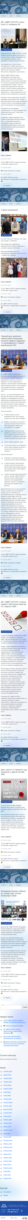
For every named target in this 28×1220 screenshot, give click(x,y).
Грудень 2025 (7, 1099)
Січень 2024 (7, 1175)
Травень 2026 (7, 1081)
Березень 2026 (7, 1088)
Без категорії (7, 1192)
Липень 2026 (7, 1075)
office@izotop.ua (12, 1211)
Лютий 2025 (6, 1133)
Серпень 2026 (7, 1071)
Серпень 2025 (7, 1113)
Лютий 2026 (6, 1092)
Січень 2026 (7, 1095)
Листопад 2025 (7, 1102)
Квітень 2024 (7, 1164)
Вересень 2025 (7, 1109)
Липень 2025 (7, 1116)
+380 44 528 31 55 (13, 1209)
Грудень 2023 (7, 1178)
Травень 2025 (7, 1123)
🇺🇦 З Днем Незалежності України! (11, 171)
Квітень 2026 (7, 1085)
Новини (5, 1195)
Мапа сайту (13, 1218)
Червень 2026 (7, 1078)
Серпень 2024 (7, 1150)
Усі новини (6, 185)
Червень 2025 (7, 1119)
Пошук (3, 1005)
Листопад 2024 (7, 1140)
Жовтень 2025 (7, 1106)
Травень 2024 (7, 1161)
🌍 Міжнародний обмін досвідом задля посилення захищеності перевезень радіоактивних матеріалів (14, 1043)
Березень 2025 (7, 1130)
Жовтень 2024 (7, 1144)
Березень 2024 (7, 1168)
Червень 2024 (7, 1157)
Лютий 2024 (7, 1171)
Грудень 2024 (7, 1137)
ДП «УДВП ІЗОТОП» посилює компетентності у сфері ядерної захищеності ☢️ (14, 179)
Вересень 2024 (7, 1147)
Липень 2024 (7, 1154)
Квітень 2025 (7, 1126)
